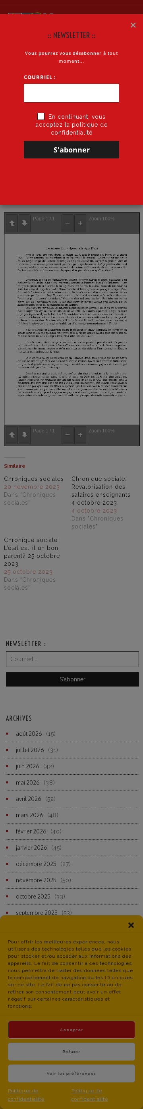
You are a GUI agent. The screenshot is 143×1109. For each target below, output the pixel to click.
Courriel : (40, 77)
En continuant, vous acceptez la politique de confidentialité (72, 125)
